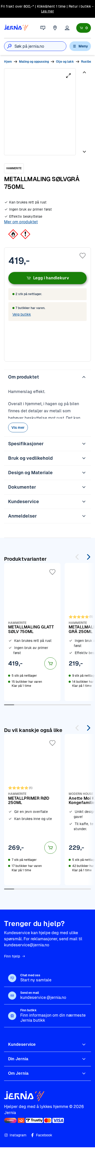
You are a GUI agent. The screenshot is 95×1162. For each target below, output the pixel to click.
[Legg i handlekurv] (50, 663)
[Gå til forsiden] (16, 28)
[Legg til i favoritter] (83, 256)
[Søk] (9, 46)
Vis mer (18, 427)
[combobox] (40, 46)
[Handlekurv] (83, 28)
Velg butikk (21, 314)
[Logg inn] (67, 28)
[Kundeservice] (43, 28)
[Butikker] (55, 28)
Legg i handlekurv (51, 278)
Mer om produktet (21, 221)
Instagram (18, 1135)
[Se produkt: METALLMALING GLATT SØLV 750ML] (32, 632)
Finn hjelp (12, 956)
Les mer (47, 11)
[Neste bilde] (84, 150)
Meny (83, 46)
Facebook (44, 1135)
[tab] (84, 86)
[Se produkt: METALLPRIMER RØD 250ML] (32, 809)
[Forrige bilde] (84, 74)
